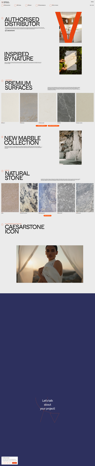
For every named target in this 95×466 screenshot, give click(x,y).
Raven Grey (59, 213)
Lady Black (78, 213)
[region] (9, 461)
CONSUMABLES (42, 5)
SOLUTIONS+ (55, 5)
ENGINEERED (7, 5)
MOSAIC (30, 5)
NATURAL (19, 5)
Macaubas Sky (42, 213)
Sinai (2, 213)
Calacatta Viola (23, 213)
